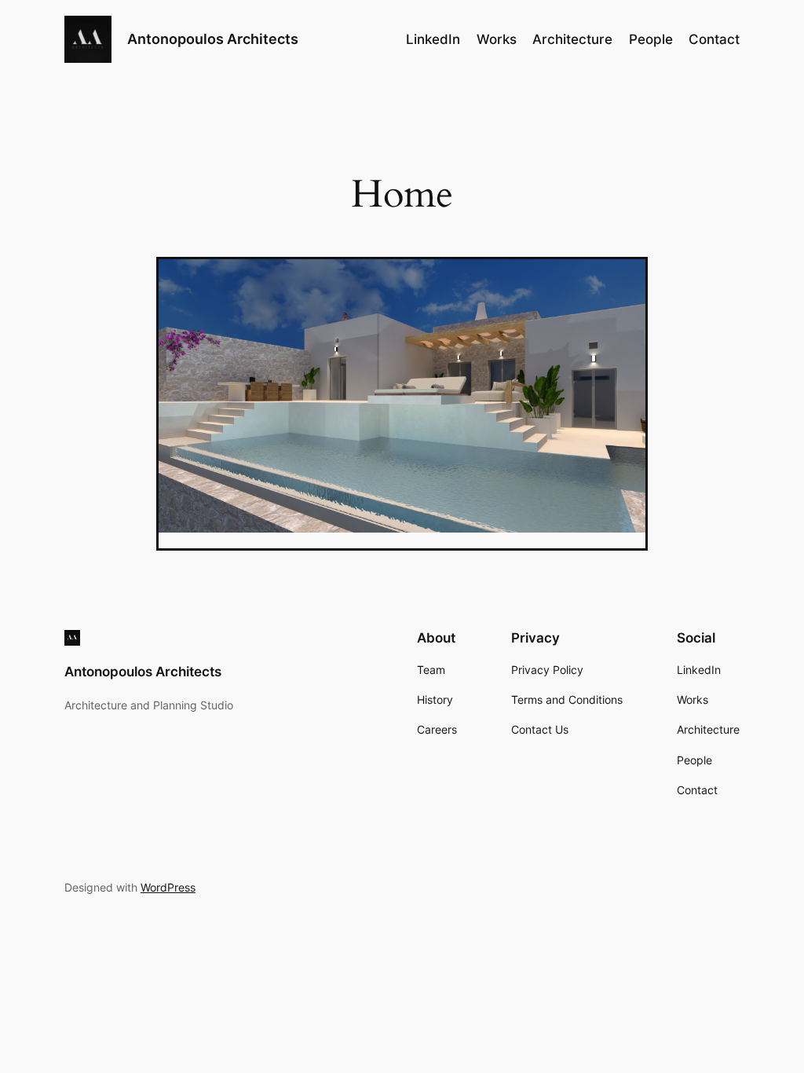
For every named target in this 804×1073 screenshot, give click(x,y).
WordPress (168, 887)
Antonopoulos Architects (212, 39)
